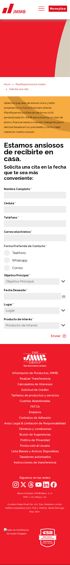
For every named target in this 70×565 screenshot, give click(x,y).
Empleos (35, 412)
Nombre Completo (17, 189)
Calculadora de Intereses (35, 384)
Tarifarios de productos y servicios (35, 395)
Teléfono (10, 217)
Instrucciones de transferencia (35, 462)
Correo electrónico (17, 231)
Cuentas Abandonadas (35, 401)
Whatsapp (19, 260)
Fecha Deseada (15, 290)
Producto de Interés (18, 319)
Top (66, 501)
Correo (17, 268)
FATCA (35, 406)
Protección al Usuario (35, 445)
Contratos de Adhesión (35, 418)
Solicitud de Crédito (35, 390)
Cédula (9, 203)
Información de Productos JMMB (35, 373)
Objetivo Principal (16, 275)
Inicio (7, 84)
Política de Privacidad (35, 440)
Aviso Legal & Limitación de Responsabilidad (35, 423)
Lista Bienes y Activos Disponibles (35, 451)
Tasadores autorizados (35, 457)
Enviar (56, 336)
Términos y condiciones (35, 429)
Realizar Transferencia (35, 378)
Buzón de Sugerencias (35, 434)
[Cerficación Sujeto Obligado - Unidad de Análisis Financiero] (16, 537)
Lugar (8, 304)
